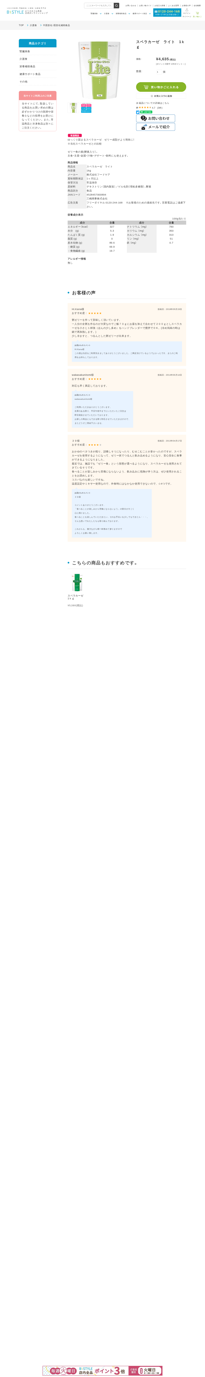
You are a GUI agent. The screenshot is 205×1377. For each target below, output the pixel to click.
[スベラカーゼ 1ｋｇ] (77, 582)
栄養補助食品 (27, 66)
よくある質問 (173, 5)
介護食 (33, 25)
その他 (23, 81)
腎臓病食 (25, 51)
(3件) (159, 107)
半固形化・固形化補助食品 (56, 25)
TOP (21, 25)
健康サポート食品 (30, 74)
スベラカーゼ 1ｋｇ (77, 597)
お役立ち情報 (160, 5)
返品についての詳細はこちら (154, 102)
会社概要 (197, 5)
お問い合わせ (131, 5)
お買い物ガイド (145, 5)
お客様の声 (186, 5)
